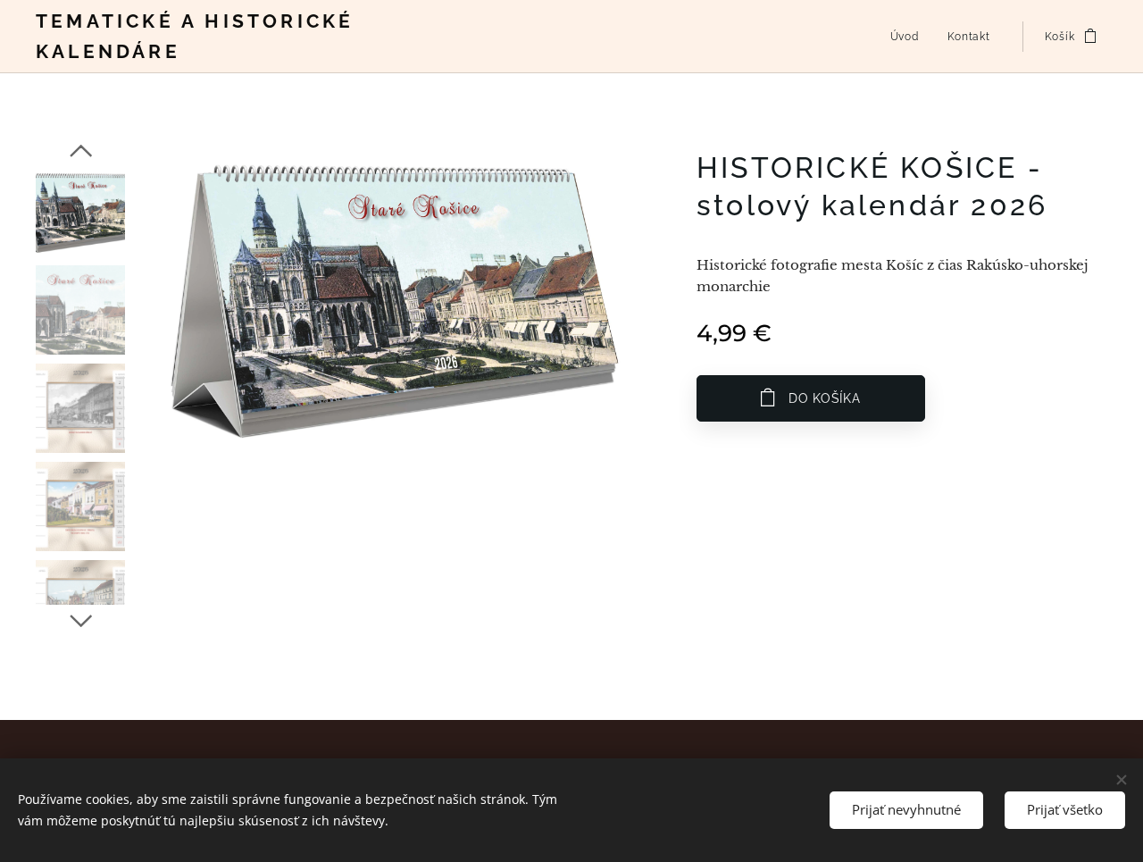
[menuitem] (909, 36)
